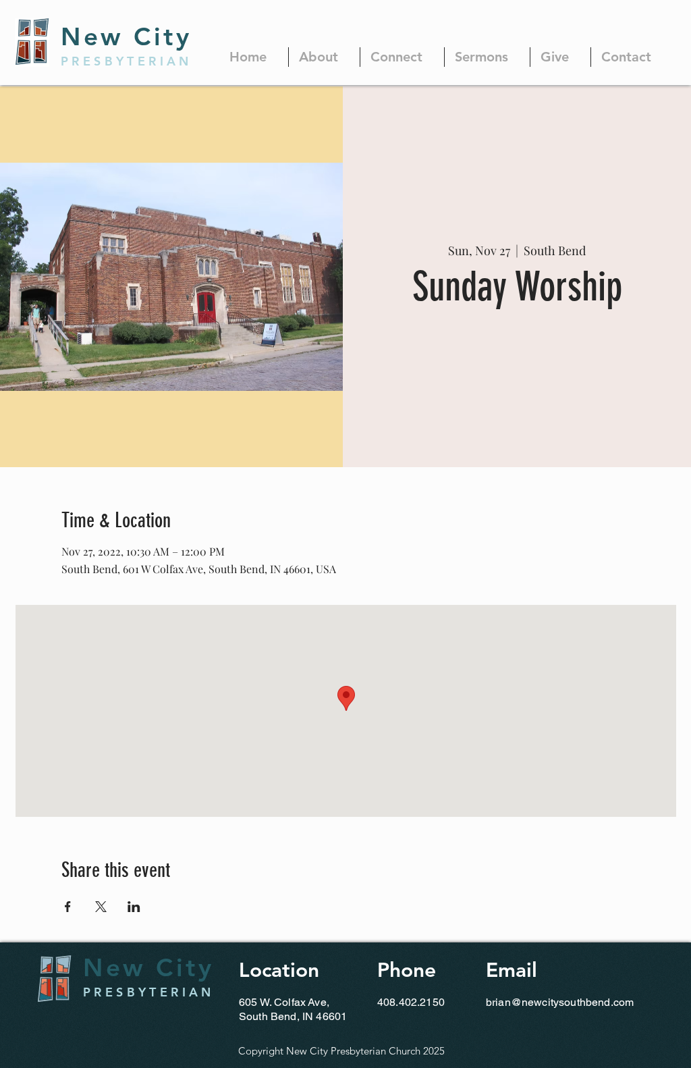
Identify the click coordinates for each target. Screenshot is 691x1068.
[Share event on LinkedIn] (134, 906)
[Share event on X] (100, 906)
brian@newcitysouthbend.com (560, 1002)
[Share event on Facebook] (67, 906)
